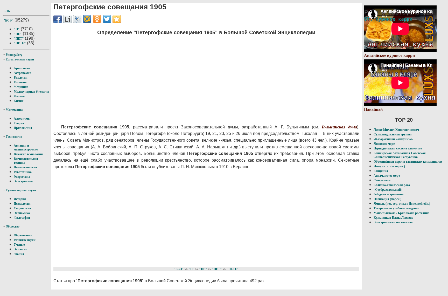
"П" (17, 29)
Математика (14, 110)
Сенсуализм (382, 180)
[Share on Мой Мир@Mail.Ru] (87, 19)
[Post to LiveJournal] (77, 19)
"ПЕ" (18, 34)
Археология (22, 68)
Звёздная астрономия (389, 194)
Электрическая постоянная (393, 222)
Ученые (19, 244)
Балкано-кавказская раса (392, 185)
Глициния (381, 171)
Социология (22, 208)
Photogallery (14, 55)
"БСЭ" (8, 20)
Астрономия (22, 73)
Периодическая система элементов (398, 148)
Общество (12, 226)
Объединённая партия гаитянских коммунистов (408, 161)
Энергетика (22, 176)
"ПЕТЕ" (20, 43)
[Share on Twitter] (107, 19)
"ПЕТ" (19, 38)
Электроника (23, 181)
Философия (22, 217)
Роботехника (23, 172)
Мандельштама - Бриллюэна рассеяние (401, 213)
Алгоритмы (22, 118)
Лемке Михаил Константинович (396, 130)
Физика (19, 96)
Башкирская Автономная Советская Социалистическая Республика (400, 155)
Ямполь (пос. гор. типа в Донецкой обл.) (402, 203)
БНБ (6, 11)
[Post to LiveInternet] (67, 19)
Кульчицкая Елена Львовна (393, 217)
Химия (19, 101)
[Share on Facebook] (57, 19)
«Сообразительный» (388, 189)
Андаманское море (387, 175)
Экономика (22, 213)
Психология (22, 203)
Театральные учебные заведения (396, 208)
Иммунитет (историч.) (389, 166)
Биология (20, 77)
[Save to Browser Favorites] (117, 19)
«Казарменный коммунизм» (393, 139)
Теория (19, 123)
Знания (19, 254)
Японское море (384, 144)
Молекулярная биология (31, 91)
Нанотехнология (25, 167)
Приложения (23, 128)
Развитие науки (25, 240)
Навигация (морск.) (387, 199)
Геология (20, 82)
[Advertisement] (179, 76)
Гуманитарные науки (21, 190)
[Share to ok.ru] (97, 19)
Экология (20, 249)
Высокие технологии (28, 154)
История (20, 199)
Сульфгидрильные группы (392, 134)
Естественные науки (20, 59)
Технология (14, 137)
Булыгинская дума (339, 127)
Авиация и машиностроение (26, 147)
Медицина (21, 87)
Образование (23, 235)
